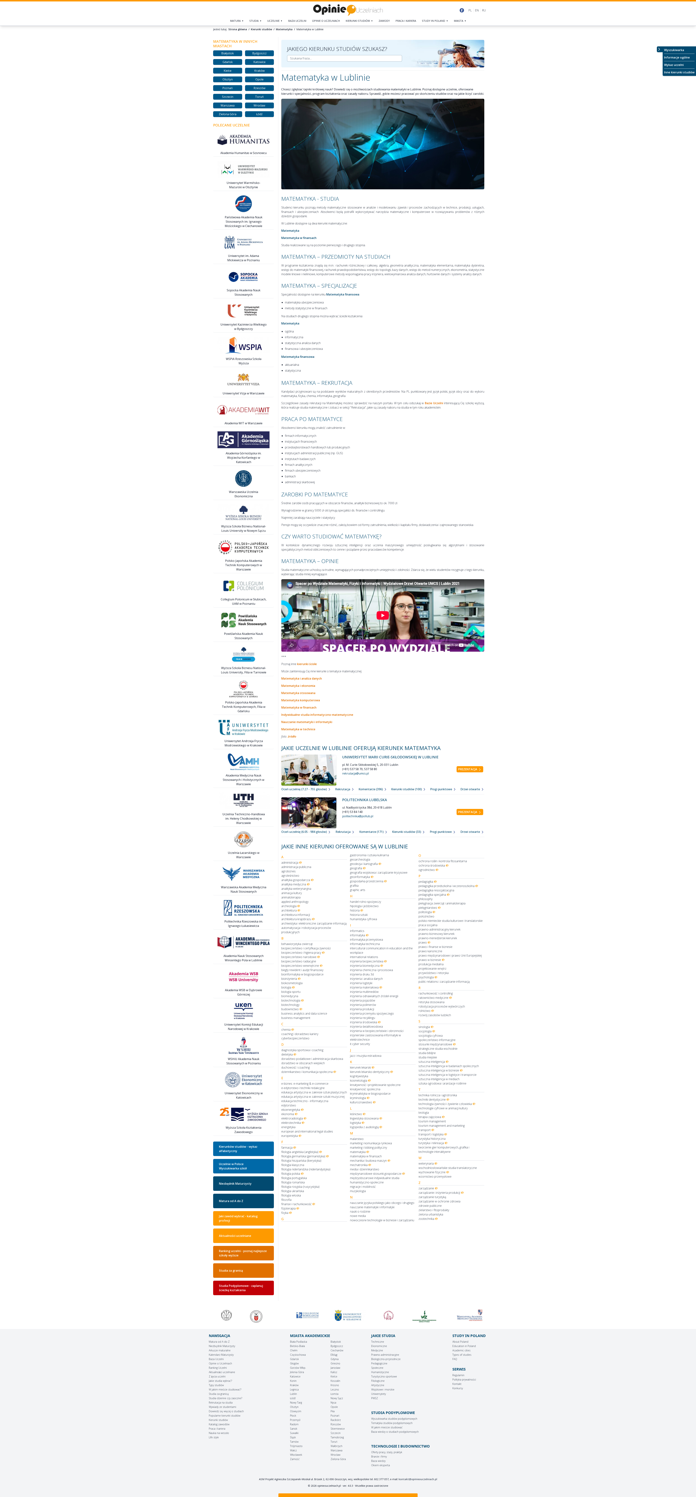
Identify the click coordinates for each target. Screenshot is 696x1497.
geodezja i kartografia (364, 864)
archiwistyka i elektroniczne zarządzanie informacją (314, 923)
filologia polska (290, 1174)
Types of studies (461, 1354)
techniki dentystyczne (432, 1100)
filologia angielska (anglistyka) (299, 1152)
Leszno (335, 1389)
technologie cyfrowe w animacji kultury (443, 1108)
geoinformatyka (360, 877)
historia (355, 910)
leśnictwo (356, 1114)
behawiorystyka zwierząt (297, 944)
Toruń (259, 97)
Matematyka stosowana (298, 693)
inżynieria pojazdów (362, 1000)
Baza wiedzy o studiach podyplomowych (395, 1431)
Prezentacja (468, 769)
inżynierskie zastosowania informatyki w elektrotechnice (375, 1037)
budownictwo (290, 1009)
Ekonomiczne (379, 1346)
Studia (254, 20)
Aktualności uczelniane (222, 1372)
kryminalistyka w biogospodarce (370, 1094)
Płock (293, 1415)
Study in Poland (433, 20)
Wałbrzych (336, 1446)
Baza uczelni (297, 20)
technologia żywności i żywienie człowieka (445, 1104)
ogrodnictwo (427, 870)
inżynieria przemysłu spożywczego (372, 1013)
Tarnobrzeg (337, 1437)
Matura (235, 20)
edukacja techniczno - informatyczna (304, 1101)
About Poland (460, 1341)
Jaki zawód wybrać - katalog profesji (238, 1218)
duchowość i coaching (295, 1067)
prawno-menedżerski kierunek (438, 938)
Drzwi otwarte (470, 789)
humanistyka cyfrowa (363, 919)
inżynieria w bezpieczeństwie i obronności (376, 1031)
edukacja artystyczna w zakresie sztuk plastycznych (314, 1092)
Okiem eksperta (380, 1465)
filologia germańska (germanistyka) (303, 1156)
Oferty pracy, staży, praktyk (386, 1452)
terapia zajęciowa (430, 1117)
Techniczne (377, 1341)
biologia (286, 987)
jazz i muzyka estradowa (365, 1056)
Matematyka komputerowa (300, 700)
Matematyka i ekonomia (298, 686)
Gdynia (335, 1359)
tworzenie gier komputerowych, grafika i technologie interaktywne (444, 1149)
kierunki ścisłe (307, 664)
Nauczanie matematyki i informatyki (306, 722)
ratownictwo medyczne (433, 998)
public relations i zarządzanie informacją (444, 982)
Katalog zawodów (219, 1424)
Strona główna (237, 29)
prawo (423, 942)
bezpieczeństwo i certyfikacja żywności (306, 948)
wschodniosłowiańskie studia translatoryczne (448, 1168)
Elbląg (334, 1354)
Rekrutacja (343, 789)
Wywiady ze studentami (222, 1407)
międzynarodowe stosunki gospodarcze (375, 1174)
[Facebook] (462, 10)
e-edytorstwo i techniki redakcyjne (303, 1088)
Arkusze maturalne (220, 1350)
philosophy (425, 899)
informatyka (357, 935)
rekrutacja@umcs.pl (355, 773)
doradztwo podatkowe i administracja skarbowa (312, 1059)
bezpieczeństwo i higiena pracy (301, 953)
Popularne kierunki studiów (224, 1415)
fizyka (284, 1213)
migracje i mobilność (363, 1187)
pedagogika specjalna (432, 895)
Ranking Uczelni (218, 1367)
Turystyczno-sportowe (384, 1376)
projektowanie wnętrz (432, 969)
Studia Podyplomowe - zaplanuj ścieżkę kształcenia (241, 1288)
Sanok (293, 1428)
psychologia (426, 977)
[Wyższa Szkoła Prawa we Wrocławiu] (348, 1315)
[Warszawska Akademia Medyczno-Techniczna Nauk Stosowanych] (307, 1315)
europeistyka (289, 1136)
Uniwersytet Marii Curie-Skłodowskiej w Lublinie (390, 757)
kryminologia (358, 1098)
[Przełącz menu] (660, 49)
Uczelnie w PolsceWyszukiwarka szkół (233, 1166)
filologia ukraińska (292, 1191)
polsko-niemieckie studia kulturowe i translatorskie (451, 921)
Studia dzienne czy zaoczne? (225, 1398)
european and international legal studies (307, 1131)
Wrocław (259, 105)
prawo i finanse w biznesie (435, 947)
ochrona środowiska (432, 865)
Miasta (458, 20)
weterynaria (426, 1163)
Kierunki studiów (358, 20)
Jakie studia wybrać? (220, 1381)
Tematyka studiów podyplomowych (392, 1423)
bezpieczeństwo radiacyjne (298, 961)
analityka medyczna (293, 884)
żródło (292, 736)
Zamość (295, 1459)
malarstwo (357, 1139)
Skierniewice (338, 1428)
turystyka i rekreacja (431, 1143)
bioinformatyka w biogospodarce (302, 974)
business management (295, 1018)
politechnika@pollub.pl (357, 816)
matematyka (358, 1152)
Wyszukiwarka (674, 50)
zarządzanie (426, 1188)
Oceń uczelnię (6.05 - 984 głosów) (304, 832)
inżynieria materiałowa (364, 987)
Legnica (294, 1389)
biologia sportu (291, 992)
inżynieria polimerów (363, 1005)
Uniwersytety (378, 1394)
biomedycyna (289, 996)
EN (477, 10)
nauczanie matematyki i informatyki (372, 1207)
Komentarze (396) (371, 789)
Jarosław (335, 1367)
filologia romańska (293, 1182)
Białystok (227, 53)
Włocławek (296, 1454)
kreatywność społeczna (365, 1089)
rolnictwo (424, 1011)
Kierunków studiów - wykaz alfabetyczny (238, 1149)
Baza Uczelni (216, 1359)
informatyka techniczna (365, 944)
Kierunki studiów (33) (407, 832)
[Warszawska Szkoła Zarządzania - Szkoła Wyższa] (267, 1316)
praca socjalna (428, 925)
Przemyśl (295, 1420)
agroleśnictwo (290, 876)
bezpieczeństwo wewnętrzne (300, 966)
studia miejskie (428, 1057)
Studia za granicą (231, 1271)
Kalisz (334, 1372)
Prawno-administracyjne (385, 1354)
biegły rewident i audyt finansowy (302, 970)
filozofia (286, 1200)
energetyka (288, 1127)
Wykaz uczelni (674, 65)
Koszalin (335, 1381)
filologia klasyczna (292, 1165)
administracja (289, 863)
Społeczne (377, 1367)
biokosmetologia (292, 983)
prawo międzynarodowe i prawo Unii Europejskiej (450, 955)
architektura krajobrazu (296, 919)
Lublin (293, 1394)
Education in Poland (464, 1346)
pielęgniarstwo (428, 908)
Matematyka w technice (298, 729)
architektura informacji (295, 915)
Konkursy (457, 1388)
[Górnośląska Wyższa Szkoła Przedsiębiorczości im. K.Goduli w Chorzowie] (469, 1315)
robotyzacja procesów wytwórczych (442, 1006)
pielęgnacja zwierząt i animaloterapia (442, 903)
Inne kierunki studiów (679, 72)
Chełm (293, 1350)
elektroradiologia (292, 1118)
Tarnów (294, 1441)
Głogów (294, 1363)
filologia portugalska (294, 1178)
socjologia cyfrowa (431, 1036)
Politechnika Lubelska (364, 799)
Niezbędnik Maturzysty (235, 1184)
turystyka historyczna (432, 1139)
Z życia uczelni (217, 1376)
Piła (333, 1411)
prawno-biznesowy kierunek (436, 934)
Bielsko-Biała (297, 1346)
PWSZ (374, 1398)
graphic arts (357, 890)
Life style (214, 1437)
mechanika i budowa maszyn (368, 1161)
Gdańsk (228, 62)
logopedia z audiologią (364, 1127)
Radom (294, 1424)
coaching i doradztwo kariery (299, 1034)
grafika (354, 886)
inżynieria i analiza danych (366, 979)
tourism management (432, 1121)
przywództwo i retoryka (434, 973)
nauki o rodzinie (360, 1211)
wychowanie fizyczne (432, 1172)
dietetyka (287, 1054)
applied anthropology (294, 902)
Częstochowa (298, 1354)
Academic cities (461, 1350)
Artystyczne (377, 1385)
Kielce (227, 71)
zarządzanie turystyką (432, 1197)
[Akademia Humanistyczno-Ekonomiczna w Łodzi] (429, 1315)
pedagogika (426, 882)
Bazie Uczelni (434, 403)
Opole (259, 79)
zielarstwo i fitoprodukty (434, 1210)
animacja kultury (291, 893)
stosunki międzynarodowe (435, 1044)
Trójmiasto (296, 1446)
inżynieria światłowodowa (366, 1026)
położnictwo (426, 916)
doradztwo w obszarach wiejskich (303, 1063)
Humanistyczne (380, 1372)
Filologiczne (378, 1381)
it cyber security (360, 1044)
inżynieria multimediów (364, 992)
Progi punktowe (441, 789)
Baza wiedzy (378, 1461)
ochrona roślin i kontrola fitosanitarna (443, 861)
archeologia (289, 906)
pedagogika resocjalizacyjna (436, 890)
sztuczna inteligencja (432, 1062)
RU (484, 10)
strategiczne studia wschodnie (438, 1049)
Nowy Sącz (337, 1398)
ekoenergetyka (290, 1110)
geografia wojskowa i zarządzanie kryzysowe (378, 873)
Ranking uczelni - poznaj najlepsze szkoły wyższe (243, 1253)
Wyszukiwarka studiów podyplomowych (394, 1418)
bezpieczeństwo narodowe (298, 957)
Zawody (384, 20)
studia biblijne (427, 1053)
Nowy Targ (296, 1402)
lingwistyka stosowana (364, 1118)
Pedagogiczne (379, 1363)
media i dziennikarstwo (364, 1169)
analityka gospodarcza (295, 880)
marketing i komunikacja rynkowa (371, 1143)
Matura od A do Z (231, 1201)
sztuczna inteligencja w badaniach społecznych (449, 1066)
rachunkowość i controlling (436, 993)
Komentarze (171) (371, 832)
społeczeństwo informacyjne (437, 1040)
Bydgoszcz (259, 53)
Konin (293, 1381)
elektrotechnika (291, 1123)
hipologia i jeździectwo (364, 906)
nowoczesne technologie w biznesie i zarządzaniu (382, 1220)
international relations (364, 957)
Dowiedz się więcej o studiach (226, 1411)
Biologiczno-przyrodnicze (386, 1359)
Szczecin (227, 97)
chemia (286, 1030)
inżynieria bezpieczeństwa (366, 961)
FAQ (454, 1359)
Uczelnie (273, 20)
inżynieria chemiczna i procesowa (371, 970)
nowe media (358, 1216)
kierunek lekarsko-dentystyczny (370, 1072)
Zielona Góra (227, 114)
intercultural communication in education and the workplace (381, 950)
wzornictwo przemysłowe (435, 1177)
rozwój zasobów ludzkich (435, 1015)
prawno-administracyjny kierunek (439, 929)
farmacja (287, 1148)
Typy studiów (216, 1385)
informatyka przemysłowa (366, 940)
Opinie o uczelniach (326, 20)
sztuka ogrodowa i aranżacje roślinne (442, 1083)
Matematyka (284, 29)
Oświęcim (295, 1411)
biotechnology (290, 1005)
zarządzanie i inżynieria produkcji (439, 1193)
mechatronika (359, 1165)
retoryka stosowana (431, 1002)
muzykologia (358, 1191)
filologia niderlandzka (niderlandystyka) (305, 1169)
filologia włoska (291, 1195)
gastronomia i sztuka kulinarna (369, 855)
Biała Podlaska (298, 1341)
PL (470, 10)
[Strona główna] (348, 10)
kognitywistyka (359, 1076)
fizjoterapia (288, 1208)
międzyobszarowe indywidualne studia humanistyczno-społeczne (374, 1180)
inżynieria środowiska (363, 1022)
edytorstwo (288, 1105)
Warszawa (228, 105)
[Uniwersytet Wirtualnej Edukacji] (388, 1315)
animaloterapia (291, 897)
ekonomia (287, 1114)
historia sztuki (359, 915)
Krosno (335, 1385)
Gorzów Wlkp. (298, 1367)
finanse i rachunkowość (296, 1204)
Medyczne (377, 1350)
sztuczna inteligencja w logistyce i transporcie (448, 1075)
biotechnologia (290, 1000)
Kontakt (456, 1384)
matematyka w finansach (366, 1156)
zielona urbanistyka (431, 1214)
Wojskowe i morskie (382, 1389)
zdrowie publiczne (430, 1206)
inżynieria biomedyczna (365, 966)
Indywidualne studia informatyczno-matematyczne (317, 715)
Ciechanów (337, 1350)
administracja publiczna (296, 867)
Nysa (333, 1402)
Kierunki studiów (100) (406, 789)
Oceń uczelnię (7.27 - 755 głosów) (304, 789)
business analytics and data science (304, 1013)
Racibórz (336, 1420)
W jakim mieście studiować (387, 1427)
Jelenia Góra (297, 1372)
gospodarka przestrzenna (366, 881)
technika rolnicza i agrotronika (438, 1095)
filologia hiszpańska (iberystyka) (301, 1161)
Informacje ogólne (677, 57)
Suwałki (294, 1433)
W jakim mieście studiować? (225, 1389)
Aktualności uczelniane (235, 1236)
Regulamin (458, 1375)
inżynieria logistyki (361, 983)
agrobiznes (288, 871)
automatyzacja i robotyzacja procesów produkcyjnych (306, 930)
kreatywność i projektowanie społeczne (375, 1085)
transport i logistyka (431, 1134)
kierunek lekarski (360, 1067)
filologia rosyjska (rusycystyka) (300, 1187)
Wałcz (293, 1450)
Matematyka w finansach (298, 707)
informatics (357, 931)
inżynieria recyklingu (362, 1018)
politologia (425, 912)
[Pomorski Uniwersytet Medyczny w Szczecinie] (226, 1315)
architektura (289, 910)
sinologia (424, 1027)
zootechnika (426, 1219)
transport (425, 1130)
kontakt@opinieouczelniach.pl (418, 1479)
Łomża (334, 1394)
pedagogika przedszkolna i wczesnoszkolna (447, 886)
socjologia (425, 1031)
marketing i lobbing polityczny (368, 1148)
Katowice (259, 62)
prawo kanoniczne (430, 951)
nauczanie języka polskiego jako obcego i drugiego (382, 1203)
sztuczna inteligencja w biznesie (439, 1070)
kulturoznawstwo (361, 1102)
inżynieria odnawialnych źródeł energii (374, 996)
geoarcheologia (360, 859)
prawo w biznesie (430, 960)
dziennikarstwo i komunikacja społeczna (307, 1072)
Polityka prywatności (464, 1379)
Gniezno (335, 1363)
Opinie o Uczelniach (220, 1363)
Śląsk (293, 1437)
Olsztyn (228, 79)
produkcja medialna (431, 964)
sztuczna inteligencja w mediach (439, 1079)
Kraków (259, 71)
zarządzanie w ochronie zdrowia (439, 1201)
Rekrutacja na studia (221, 1402)
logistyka (355, 1123)
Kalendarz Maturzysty (221, 1354)
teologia (424, 1113)
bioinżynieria (289, 979)
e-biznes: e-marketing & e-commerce (304, 1084)
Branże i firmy (379, 1456)
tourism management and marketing (442, 1126)
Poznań (227, 88)
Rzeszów (259, 88)
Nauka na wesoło (219, 1433)
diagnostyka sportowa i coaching (302, 1050)
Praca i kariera (405, 20)
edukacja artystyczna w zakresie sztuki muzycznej (313, 1097)
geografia (356, 868)
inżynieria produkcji (362, 1009)
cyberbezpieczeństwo (295, 1038)
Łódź (259, 114)
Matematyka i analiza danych (301, 678)
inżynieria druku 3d (362, 974)
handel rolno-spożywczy (365, 902)
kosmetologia (358, 1080)
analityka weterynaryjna (296, 889)
